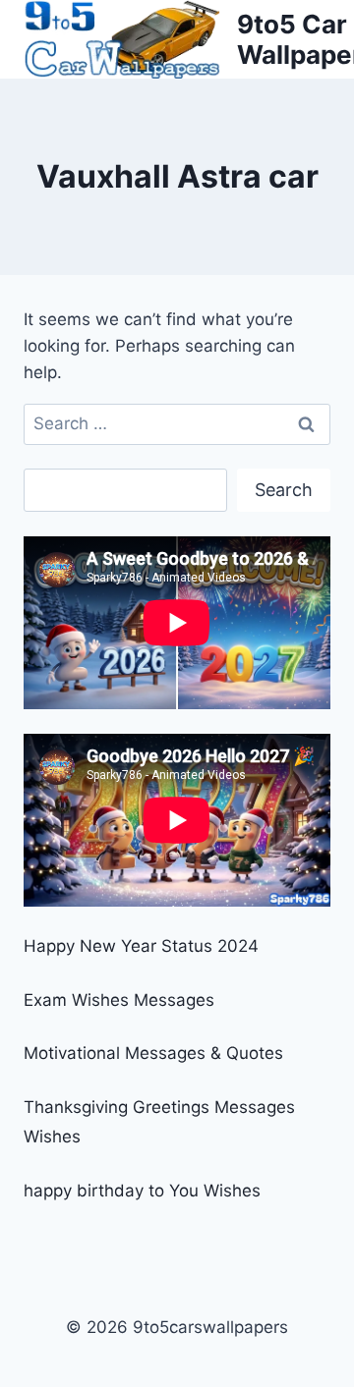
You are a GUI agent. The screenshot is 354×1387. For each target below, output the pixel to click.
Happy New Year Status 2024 (141, 946)
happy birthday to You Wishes (142, 1190)
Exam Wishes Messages (119, 1000)
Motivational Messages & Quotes (153, 1053)
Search (284, 489)
